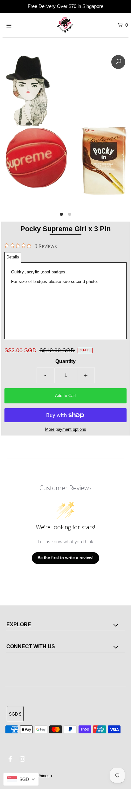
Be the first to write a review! (65, 557)
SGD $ (15, 714)
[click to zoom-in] (118, 62)
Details (12, 257)
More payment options (65, 429)
